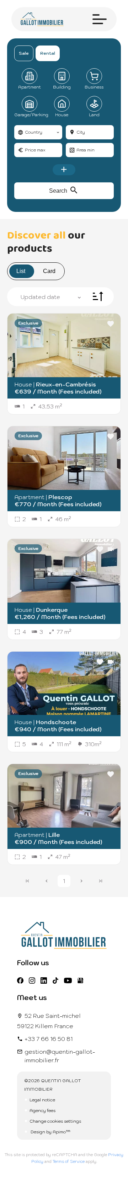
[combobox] (38, 132)
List (20, 271)
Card (49, 271)
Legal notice (42, 1099)
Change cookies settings (55, 1121)
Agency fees (42, 1110)
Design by (50, 1131)
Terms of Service (69, 1161)
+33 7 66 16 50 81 (49, 1038)
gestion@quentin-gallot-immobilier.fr (60, 1056)
